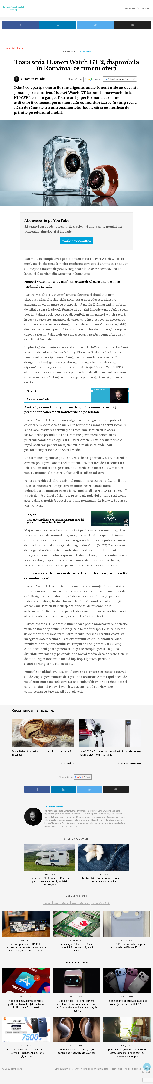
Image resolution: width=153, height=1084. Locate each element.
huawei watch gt (61, 903)
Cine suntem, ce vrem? (67, 1068)
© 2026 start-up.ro (12, 1068)
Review (128, 8)
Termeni (120, 1068)
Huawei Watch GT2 (100, 903)
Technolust (84, 51)
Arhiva (146, 1068)
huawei (47, 903)
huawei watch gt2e (80, 903)
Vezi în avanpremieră (76, 240)
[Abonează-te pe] (92, 79)
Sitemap (136, 1068)
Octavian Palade (32, 79)
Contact (146, 1071)
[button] (134, 8)
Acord (94, 1068)
